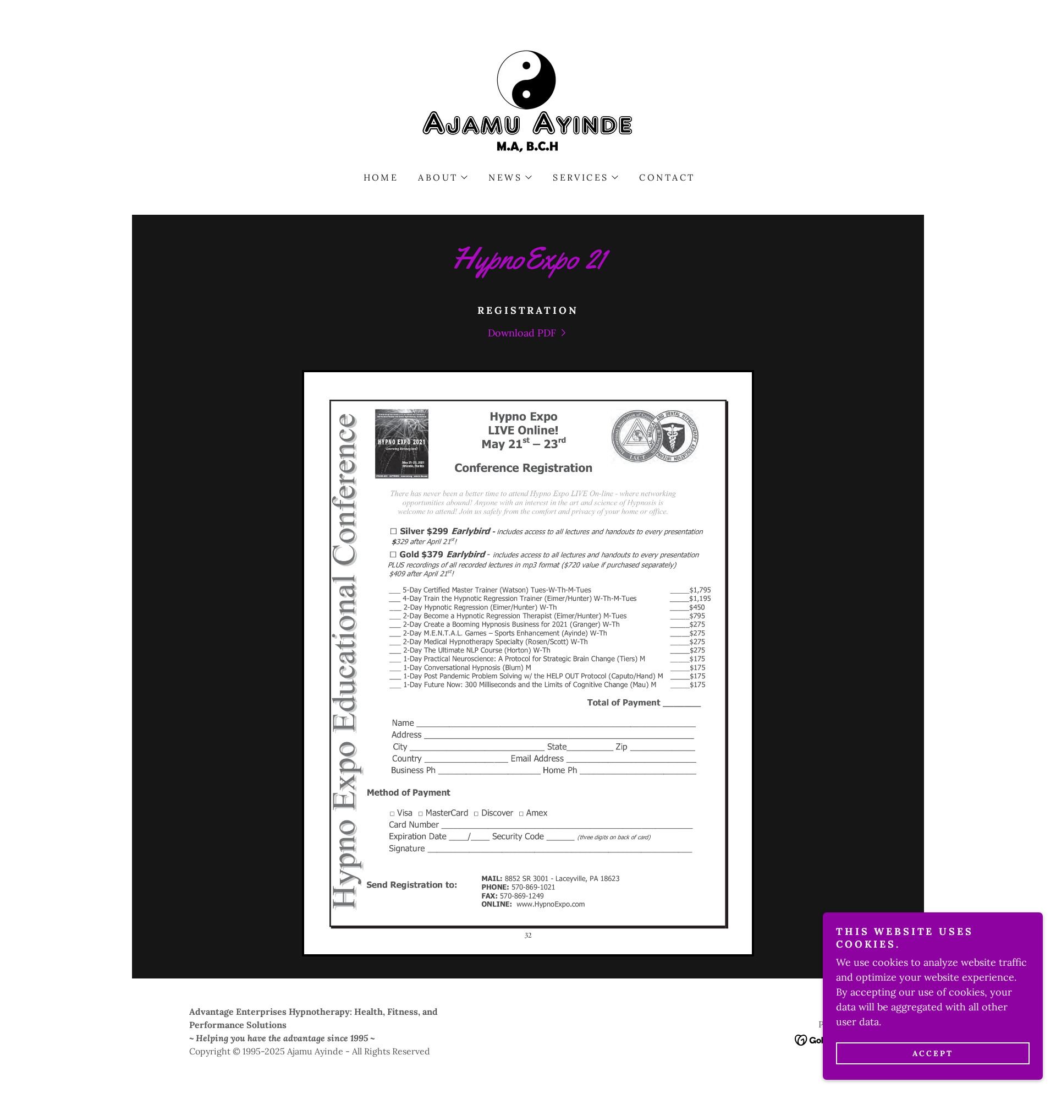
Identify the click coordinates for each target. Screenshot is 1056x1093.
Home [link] (381, 177)
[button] (442, 177)
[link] (528, 101)
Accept (932, 1053)
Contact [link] (667, 177)
